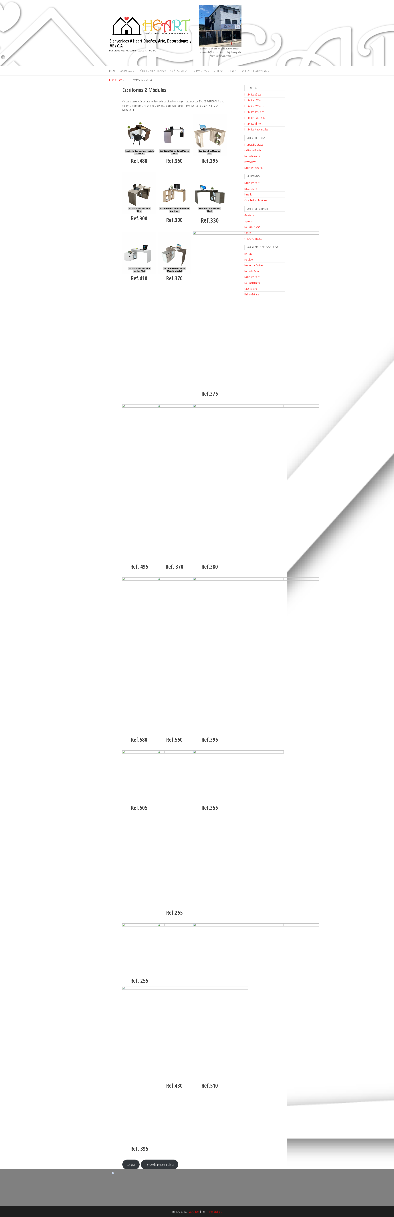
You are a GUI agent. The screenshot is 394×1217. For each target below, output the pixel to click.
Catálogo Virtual (179, 71)
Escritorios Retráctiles (254, 112)
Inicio (112, 71)
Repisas (248, 254)
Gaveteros (249, 215)
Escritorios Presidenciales (256, 129)
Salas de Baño (250, 289)
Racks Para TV (250, 188)
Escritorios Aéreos (252, 94)
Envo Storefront (214, 1211)
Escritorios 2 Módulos (254, 106)
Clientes (232, 71)
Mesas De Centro (252, 271)
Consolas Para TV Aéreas (255, 200)
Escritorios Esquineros (254, 118)
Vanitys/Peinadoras (253, 238)
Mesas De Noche (252, 227)
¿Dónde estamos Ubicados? (152, 71)
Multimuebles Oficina (253, 168)
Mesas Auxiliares (252, 156)
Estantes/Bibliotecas (253, 144)
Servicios (218, 71)
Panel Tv (248, 194)
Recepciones (250, 162)
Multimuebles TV (251, 183)
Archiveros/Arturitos (253, 150)
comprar (131, 1164)
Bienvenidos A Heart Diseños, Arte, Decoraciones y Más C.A (150, 43)
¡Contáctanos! (126, 71)
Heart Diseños (115, 80)
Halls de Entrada (251, 294)
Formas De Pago (201, 71)
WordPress (194, 1211)
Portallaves (249, 259)
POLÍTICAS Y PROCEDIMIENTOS (255, 71)
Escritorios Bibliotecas (254, 123)
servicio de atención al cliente (159, 1164)
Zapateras (248, 221)
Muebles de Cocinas (253, 265)
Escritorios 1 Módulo (253, 100)
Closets (247, 233)
